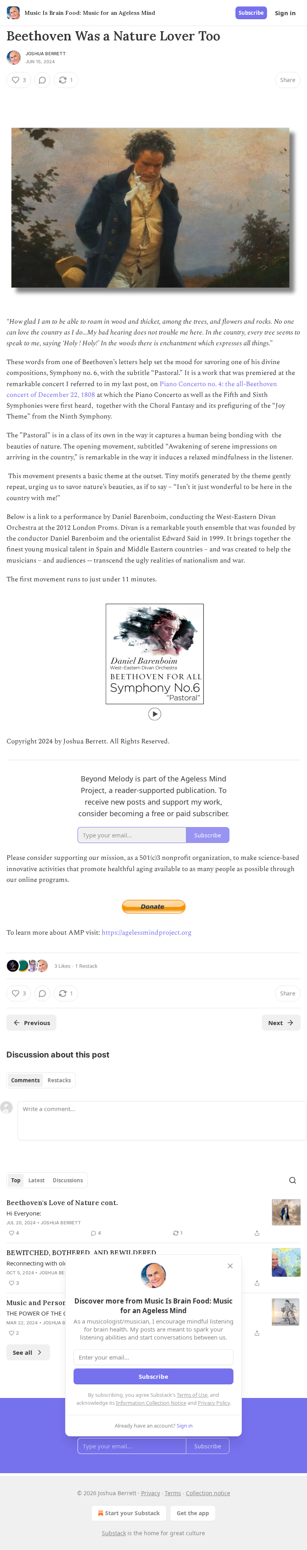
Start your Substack (132, 1513)
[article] (153, 1218)
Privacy (150, 1493)
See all (22, 1352)
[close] (230, 1266)
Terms (173, 1493)
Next (275, 1023)
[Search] (293, 1180)
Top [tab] (15, 1180)
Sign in (285, 13)
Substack (114, 1533)
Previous (37, 1023)
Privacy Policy (214, 1402)
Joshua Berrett (46, 53)
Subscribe (251, 12)
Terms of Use (192, 1394)
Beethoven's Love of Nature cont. (62, 1202)
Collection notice (208, 1493)
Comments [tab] (25, 1080)
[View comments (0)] (42, 80)
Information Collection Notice (151, 1402)
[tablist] (41, 1080)
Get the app (193, 1513)
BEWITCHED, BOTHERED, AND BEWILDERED (81, 1252)
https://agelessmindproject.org (146, 932)
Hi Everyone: (23, 1213)
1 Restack (86, 965)
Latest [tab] (36, 1180)
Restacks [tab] (59, 1080)
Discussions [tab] (68, 1180)
